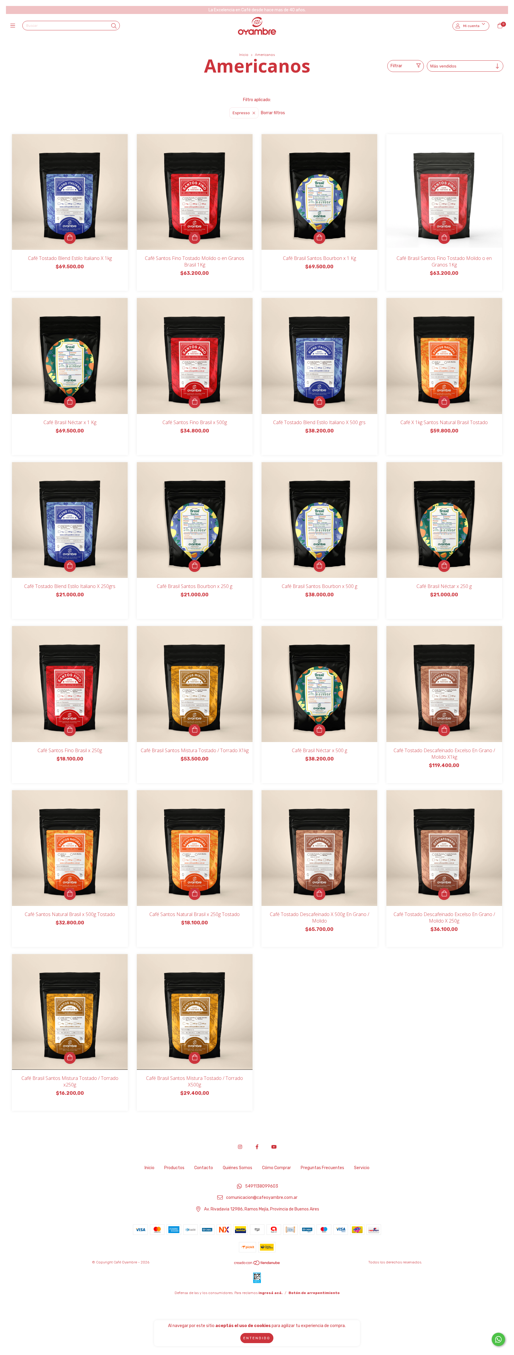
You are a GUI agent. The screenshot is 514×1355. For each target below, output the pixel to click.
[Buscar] (113, 26)
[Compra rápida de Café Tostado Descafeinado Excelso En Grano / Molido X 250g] (444, 894)
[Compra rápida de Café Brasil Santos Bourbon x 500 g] (319, 566)
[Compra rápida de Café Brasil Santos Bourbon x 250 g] (194, 566)
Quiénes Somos (237, 1167)
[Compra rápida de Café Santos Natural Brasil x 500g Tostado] (70, 894)
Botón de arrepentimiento (314, 1293)
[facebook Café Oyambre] (257, 1147)
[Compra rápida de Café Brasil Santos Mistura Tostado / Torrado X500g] (194, 1058)
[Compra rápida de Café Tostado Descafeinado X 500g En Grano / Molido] (319, 894)
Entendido (256, 1338)
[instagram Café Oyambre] (240, 1147)
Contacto (203, 1167)
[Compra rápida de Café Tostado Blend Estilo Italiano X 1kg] (70, 238)
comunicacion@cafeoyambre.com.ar (261, 1197)
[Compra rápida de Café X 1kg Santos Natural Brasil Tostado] (444, 402)
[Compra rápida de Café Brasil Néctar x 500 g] (319, 730)
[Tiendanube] (257, 1264)
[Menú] (14, 26)
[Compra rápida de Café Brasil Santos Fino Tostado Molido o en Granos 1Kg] (444, 238)
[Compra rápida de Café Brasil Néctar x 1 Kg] (70, 402)
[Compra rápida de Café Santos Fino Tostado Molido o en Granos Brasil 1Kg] (194, 238)
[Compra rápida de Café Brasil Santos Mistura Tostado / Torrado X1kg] (194, 730)
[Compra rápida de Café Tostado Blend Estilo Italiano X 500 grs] (319, 402)
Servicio (361, 1167)
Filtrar (396, 65)
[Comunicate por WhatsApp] (498, 1339)
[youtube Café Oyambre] (274, 1147)
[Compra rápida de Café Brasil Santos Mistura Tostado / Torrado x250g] (70, 1058)
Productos (174, 1167)
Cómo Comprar (276, 1167)
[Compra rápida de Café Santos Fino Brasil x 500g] (194, 402)
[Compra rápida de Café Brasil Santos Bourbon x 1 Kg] (319, 238)
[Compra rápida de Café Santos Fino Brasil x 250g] (70, 730)
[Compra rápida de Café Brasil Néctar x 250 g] (444, 566)
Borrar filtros (273, 112)
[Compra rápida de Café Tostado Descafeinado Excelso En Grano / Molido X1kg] (444, 730)
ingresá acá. (270, 1293)
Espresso (241, 113)
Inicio (243, 55)
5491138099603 (261, 1186)
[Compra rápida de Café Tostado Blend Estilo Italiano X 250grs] (70, 566)
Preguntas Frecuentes (322, 1167)
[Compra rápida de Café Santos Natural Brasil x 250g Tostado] (194, 894)
